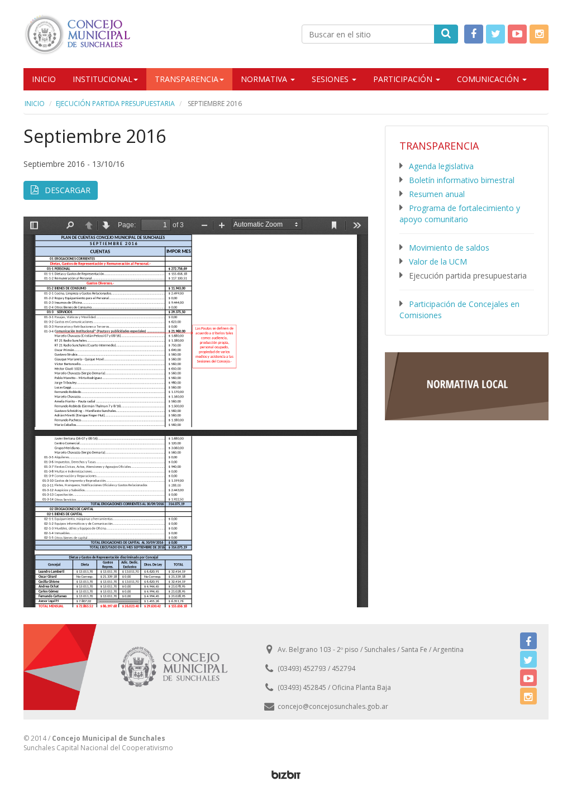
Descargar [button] (66, 190)
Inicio (44, 79)
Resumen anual (437, 194)
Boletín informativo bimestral (461, 180)
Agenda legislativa (441, 166)
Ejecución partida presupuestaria (115, 103)
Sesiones (331, 79)
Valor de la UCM (438, 261)
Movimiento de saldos (449, 247)
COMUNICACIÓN (489, 79)
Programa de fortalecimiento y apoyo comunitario (459, 213)
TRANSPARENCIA (186, 79)
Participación (404, 79)
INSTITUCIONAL (102, 79)
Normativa (265, 79)
